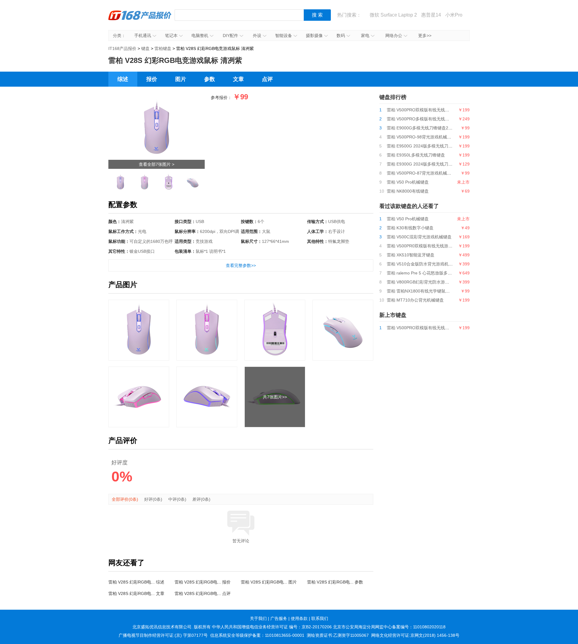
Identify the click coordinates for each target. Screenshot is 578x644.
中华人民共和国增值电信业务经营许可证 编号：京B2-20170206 (272, 626)
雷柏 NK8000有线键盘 (408, 191)
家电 (365, 35)
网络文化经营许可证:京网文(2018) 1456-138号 (415, 635)
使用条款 (299, 618)
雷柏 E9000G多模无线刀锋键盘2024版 (423, 127)
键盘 (145, 48)
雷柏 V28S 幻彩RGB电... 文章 (136, 593)
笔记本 (171, 35)
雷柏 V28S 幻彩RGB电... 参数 (335, 582)
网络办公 (393, 35)
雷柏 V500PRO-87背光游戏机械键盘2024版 (428, 173)
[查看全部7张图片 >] (156, 98)
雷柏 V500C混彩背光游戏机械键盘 (419, 236)
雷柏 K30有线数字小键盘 (410, 227)
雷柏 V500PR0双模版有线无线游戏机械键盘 (428, 245)
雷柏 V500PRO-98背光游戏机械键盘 (421, 137)
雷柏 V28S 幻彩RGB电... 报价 (203, 582)
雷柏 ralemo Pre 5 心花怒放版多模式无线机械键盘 (434, 273)
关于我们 (258, 618)
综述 (122, 79)
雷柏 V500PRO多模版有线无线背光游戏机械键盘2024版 (440, 118)
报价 (151, 79)
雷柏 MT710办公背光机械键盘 (415, 300)
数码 (341, 35)
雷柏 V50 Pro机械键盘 (408, 182)
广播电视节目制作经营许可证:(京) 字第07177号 (163, 635)
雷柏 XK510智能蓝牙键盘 (410, 254)
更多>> (424, 35)
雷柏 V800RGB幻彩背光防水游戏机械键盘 (426, 282)
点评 (267, 79)
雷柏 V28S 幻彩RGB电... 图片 (269, 582)
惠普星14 (431, 14)
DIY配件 (230, 35)
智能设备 (283, 35)
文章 (238, 79)
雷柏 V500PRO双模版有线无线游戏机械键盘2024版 (435, 109)
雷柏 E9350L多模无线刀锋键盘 (416, 155)
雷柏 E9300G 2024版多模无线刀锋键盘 (424, 164)
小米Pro (453, 14)
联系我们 (319, 618)
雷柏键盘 (162, 48)
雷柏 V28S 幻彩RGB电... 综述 (136, 582)
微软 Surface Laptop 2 (393, 14)
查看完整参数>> (241, 265)
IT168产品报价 (140, 20)
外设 (257, 35)
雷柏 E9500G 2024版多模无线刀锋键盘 (424, 146)
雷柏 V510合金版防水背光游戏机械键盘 (424, 264)
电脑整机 (199, 35)
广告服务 (278, 618)
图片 (180, 79)
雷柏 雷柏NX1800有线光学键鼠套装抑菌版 (427, 291)
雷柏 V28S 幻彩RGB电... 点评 (203, 593)
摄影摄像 (314, 35)
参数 (209, 79)
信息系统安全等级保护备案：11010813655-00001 (257, 635)
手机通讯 (142, 35)
